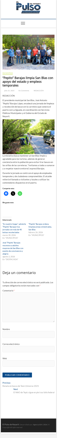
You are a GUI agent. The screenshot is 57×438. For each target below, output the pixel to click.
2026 (45, 425)
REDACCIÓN (39, 91)
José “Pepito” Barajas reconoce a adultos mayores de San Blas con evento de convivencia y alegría (12, 248)
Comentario (8, 290)
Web (4, 358)
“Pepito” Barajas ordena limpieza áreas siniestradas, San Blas (40, 227)
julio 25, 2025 (9, 91)
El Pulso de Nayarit (10, 424)
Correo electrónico (11, 344)
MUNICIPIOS (7, 73)
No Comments (23, 91)
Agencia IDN (37, 425)
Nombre (6, 329)
